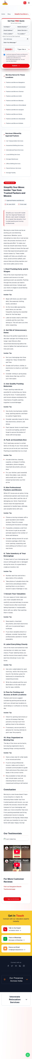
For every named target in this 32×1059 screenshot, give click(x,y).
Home (3, 14)
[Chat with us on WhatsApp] (28, 1055)
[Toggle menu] (29, 3)
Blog (9, 14)
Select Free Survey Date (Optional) (11, 36)
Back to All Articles (13, 899)
